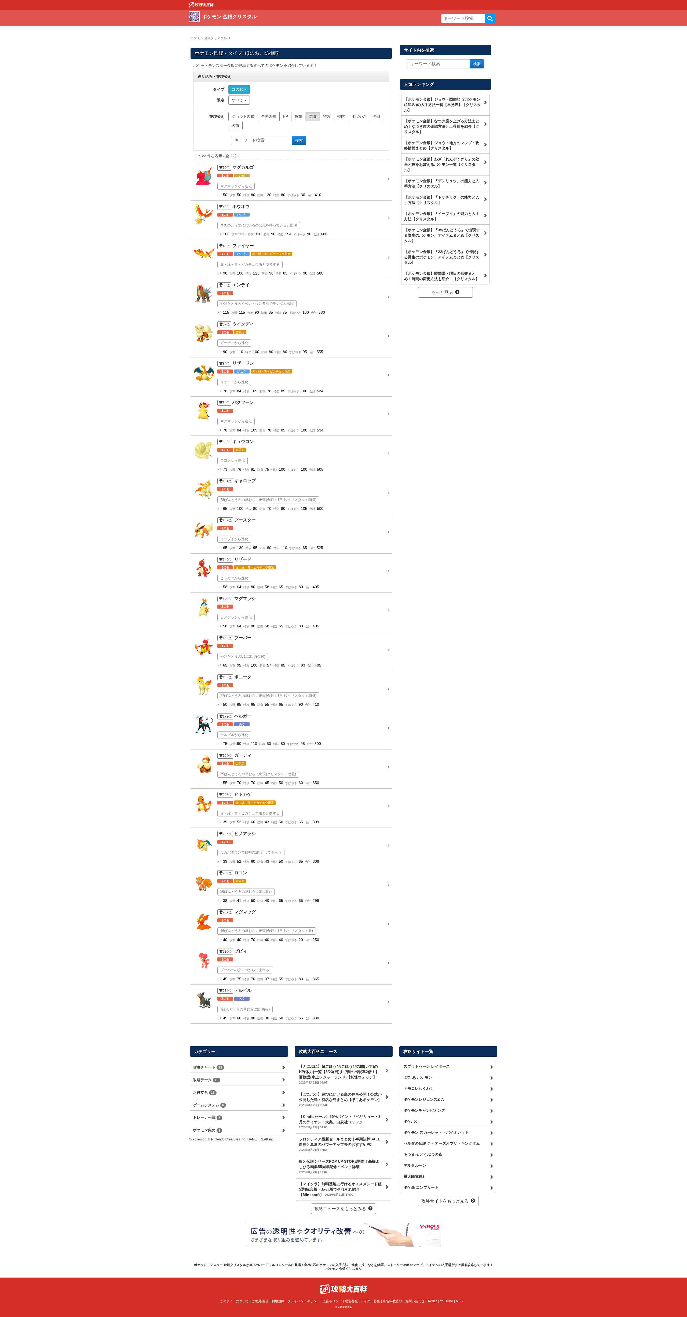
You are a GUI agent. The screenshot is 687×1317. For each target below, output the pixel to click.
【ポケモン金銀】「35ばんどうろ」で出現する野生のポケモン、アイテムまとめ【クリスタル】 (442, 235)
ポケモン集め (206, 1130)
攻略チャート (207, 1067)
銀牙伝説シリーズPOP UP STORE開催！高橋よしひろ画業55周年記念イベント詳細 (339, 1166)
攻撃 (298, 116)
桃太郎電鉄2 (414, 1176)
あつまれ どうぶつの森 (423, 1154)
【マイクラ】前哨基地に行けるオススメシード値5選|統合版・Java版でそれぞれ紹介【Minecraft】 (340, 1189)
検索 (490, 18)
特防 (341, 116)
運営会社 (351, 1301)
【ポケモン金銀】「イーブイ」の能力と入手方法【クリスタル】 (441, 216)
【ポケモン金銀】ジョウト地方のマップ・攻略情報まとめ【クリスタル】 (441, 145)
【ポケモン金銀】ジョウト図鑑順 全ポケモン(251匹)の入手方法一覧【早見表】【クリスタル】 (442, 104)
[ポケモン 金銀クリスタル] (266, 23)
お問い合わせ (415, 1301)
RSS (459, 1301)
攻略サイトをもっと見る (445, 1201)
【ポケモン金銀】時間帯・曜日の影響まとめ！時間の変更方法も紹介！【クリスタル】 (441, 276)
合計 (377, 116)
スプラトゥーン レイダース (427, 1066)
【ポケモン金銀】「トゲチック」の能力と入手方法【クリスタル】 (441, 200)
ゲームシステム (208, 1105)
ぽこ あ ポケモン (418, 1077)
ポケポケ (411, 1121)
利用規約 (278, 1301)
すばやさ (359, 116)
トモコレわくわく (419, 1088)
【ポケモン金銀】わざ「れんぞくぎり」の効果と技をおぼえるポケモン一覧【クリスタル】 (441, 164)
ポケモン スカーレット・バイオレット (436, 1132)
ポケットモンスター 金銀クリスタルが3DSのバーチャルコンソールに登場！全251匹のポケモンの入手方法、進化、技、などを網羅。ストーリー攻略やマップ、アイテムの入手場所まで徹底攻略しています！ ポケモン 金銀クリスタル (343, 1267)
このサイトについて (234, 1301)
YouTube (446, 1301)
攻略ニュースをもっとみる (340, 1208)
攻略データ (205, 1080)
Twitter (432, 1301)
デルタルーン (415, 1165)
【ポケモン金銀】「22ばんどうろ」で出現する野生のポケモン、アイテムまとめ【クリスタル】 (442, 257)
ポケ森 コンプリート (421, 1187)
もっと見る (442, 292)
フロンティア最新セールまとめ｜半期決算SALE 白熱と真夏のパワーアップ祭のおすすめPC (339, 1144)
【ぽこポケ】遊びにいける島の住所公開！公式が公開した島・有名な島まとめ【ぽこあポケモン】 (340, 1099)
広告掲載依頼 (392, 1301)
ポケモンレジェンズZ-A (424, 1099)
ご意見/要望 (260, 1301)
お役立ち (204, 1092)
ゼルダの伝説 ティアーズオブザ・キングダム (442, 1143)
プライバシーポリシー (303, 1301)
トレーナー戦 (206, 1117)
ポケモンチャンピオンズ (424, 1110)
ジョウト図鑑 (243, 116)
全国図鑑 (268, 116)
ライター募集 (370, 1301)
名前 (235, 125)
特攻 (327, 116)
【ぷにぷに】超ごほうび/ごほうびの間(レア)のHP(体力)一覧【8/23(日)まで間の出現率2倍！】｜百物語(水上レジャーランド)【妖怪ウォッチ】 (341, 1074)
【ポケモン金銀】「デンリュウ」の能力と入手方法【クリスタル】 (441, 183)
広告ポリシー (332, 1301)
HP (285, 116)
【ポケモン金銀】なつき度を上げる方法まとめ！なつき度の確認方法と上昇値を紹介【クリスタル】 (441, 126)
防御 (312, 116)
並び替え (216, 116)
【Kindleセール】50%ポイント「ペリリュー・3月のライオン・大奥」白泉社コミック (340, 1121)
